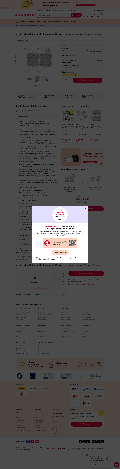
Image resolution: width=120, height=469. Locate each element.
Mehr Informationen (60, 252)
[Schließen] (85, 208)
